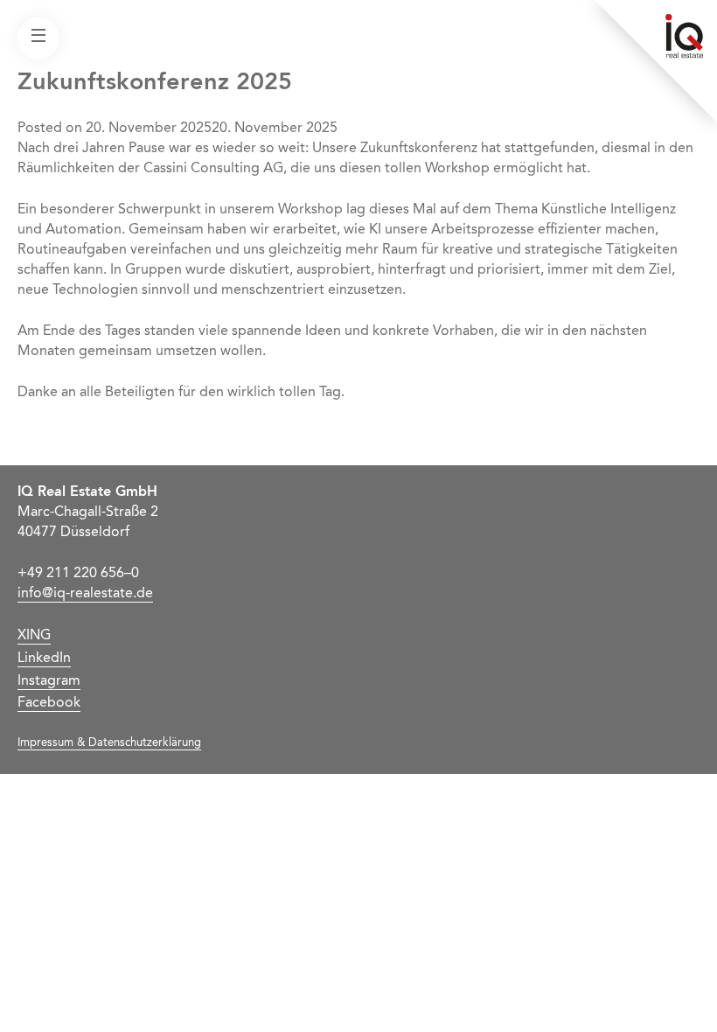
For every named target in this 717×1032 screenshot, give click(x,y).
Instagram (48, 681)
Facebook (48, 703)
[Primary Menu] (38, 38)
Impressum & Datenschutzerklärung (109, 743)
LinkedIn (44, 659)
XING (34, 636)
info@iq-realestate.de (85, 594)
